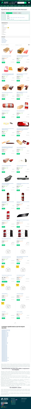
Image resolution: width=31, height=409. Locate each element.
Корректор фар (4, 42)
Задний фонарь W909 (4, 361)
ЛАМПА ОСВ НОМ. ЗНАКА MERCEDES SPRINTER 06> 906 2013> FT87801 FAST (7, 184)
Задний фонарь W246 (4, 356)
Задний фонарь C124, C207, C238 (6, 330)
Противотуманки (4, 41)
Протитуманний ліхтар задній (21, 275)
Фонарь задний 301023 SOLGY (6, 110)
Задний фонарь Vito (4, 344)
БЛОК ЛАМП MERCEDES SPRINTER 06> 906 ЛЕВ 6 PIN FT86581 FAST (23, 184)
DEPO (3, 25)
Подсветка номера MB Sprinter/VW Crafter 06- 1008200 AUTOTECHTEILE (8, 129)
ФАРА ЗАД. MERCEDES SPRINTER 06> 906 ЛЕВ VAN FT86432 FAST (23, 202)
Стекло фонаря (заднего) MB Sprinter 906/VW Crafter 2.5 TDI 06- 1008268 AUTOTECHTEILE (22, 56)
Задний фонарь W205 (4, 349)
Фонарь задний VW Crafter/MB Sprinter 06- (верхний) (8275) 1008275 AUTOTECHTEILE (7, 147)
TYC (3, 33)
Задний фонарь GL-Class (5, 334)
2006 (8, 19)
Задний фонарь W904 (4, 359)
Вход (29, 0)
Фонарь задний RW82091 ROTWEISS (6, 165)
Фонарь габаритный (4, 293)
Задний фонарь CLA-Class (5, 332)
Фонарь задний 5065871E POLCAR (6, 238)
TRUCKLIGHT (4, 32)
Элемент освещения (19, 311)
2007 (9, 19)
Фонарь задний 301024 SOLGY (20, 110)
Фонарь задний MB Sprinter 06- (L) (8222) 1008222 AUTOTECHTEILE (22, 92)
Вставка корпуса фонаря (20, 293)
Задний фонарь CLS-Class (5, 333)
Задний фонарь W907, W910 (5, 360)
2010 (7, 17)
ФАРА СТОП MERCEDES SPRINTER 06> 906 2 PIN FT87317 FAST (23, 220)
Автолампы (3, 38)
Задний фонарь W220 (4, 353)
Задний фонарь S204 (4, 338)
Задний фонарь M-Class (5, 336)
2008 (11, 19)
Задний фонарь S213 (4, 341)
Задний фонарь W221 (4, 354)
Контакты (26, 0)
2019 (23, 17)
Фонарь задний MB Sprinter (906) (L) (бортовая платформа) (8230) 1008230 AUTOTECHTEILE (23, 129)
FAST (3, 26)
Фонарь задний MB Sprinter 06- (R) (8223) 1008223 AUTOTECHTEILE (22, 74)
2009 (13, 19)
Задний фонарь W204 (4, 348)
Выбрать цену (4, 281)
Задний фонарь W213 (4, 352)
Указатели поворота (4, 40)
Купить (3, 62)
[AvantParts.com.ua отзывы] (4, 407)
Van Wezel (4, 34)
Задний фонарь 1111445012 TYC (6, 220)
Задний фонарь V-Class (5, 343)
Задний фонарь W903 (4, 358)
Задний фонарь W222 (4, 355)
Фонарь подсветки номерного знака (7, 275)
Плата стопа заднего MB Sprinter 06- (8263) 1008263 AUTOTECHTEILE (22, 257)
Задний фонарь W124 (4, 345)
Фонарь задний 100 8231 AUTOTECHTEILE (7, 92)
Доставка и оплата (21, 0)
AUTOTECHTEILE (4, 24)
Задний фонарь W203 (4, 347)
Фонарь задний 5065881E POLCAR (21, 238)
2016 (18, 17)
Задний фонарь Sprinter (5, 342)
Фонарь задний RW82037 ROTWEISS (21, 147)
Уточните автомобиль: (3, 13)
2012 (11, 17)
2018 (22, 17)
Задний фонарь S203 (4, 337)
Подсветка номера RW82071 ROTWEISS (22, 165)
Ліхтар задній (3, 311)
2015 (16, 17)
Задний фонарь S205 (4, 339)
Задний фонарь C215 (4, 331)
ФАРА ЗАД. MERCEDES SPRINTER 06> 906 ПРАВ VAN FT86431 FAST (8, 202)
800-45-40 (13, 2)
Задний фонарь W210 (4, 350)
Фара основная (4, 39)
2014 (15, 17)
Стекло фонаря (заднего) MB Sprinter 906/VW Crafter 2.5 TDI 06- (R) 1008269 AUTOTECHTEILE (8, 74)
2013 (13, 17)
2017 (20, 17)
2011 (9, 17)
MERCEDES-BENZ (5, 27)
